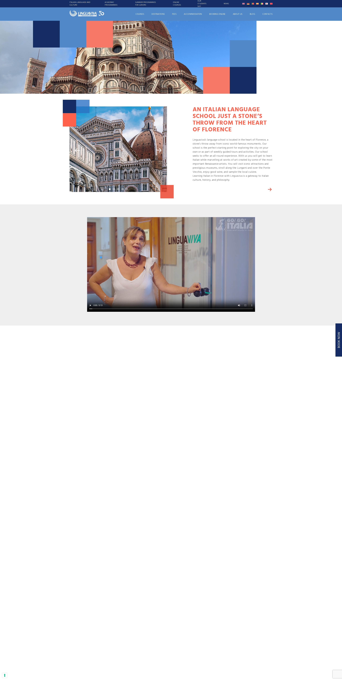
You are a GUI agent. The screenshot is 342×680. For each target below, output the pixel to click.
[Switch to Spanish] (257, 3)
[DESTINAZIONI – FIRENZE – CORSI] (270, 189)
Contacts (267, 14)
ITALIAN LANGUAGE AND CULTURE (79, 4)
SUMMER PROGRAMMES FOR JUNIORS (145, 4)
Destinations (158, 14)
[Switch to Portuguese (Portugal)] (253, 3)
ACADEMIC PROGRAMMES (111, 4)
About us (237, 14)
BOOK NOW (339, 340)
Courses (139, 14)
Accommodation (193, 14)
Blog (252, 14)
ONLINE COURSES (177, 4)
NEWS (226, 3)
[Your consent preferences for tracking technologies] (4, 675)
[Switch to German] (248, 3)
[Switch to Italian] (262, 3)
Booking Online (217, 14)
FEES (174, 14)
